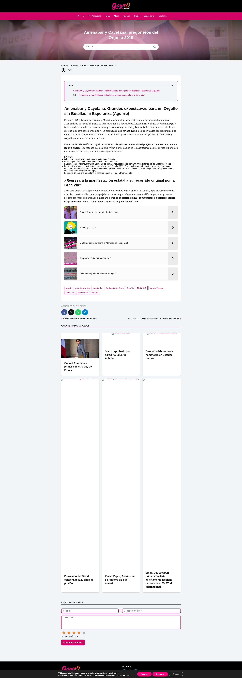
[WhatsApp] (78, 312)
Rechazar (160, 674)
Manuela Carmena (156, 288)
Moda (116, 16)
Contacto (163, 16)
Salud (137, 16)
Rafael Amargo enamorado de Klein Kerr (79, 318)
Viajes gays (149, 16)
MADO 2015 (141, 288)
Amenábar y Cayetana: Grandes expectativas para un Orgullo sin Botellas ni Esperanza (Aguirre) (116, 91)
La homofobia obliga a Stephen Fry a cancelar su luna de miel (153, 318)
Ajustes (176, 674)
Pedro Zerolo (83, 292)
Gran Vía (130, 288)
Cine (107, 16)
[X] (83, 15)
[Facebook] (77, 15)
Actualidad (96, 16)
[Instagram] (89, 15)
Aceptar (144, 674)
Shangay (94, 292)
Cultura (126, 16)
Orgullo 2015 (70, 292)
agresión (69, 288)
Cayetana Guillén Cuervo (114, 288)
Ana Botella (98, 288)
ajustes (126, 675)
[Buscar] (153, 46)
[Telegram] (85, 312)
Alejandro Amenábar (82, 288)
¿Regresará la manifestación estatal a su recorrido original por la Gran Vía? (111, 95)
